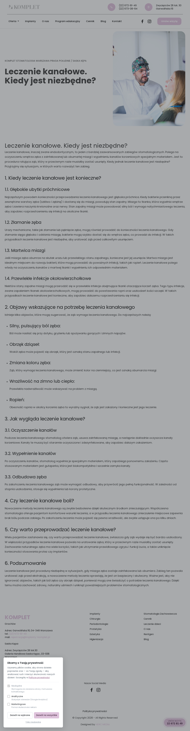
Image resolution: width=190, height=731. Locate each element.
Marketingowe (24, 706)
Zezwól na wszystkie (46, 715)
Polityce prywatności (39, 677)
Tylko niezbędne (33, 722)
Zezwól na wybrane (20, 715)
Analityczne (29, 698)
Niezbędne (31, 688)
